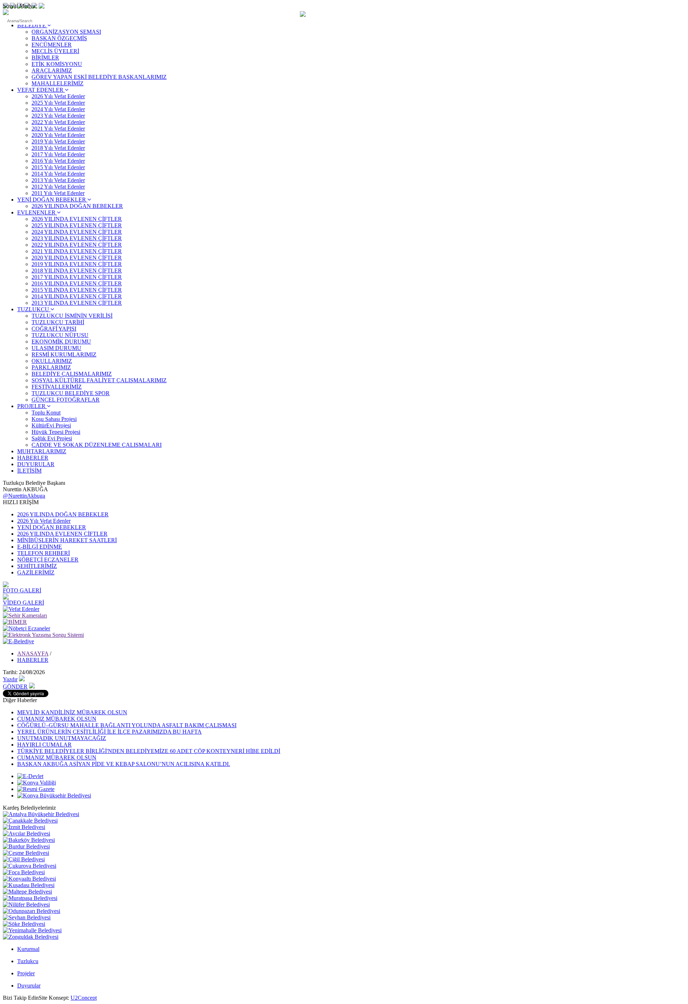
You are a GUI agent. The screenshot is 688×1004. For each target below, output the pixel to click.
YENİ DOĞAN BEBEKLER (52, 199)
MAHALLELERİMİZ (57, 83)
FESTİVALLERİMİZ (57, 387)
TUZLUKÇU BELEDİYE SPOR (71, 393)
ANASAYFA (32, 653)
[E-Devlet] (30, 776)
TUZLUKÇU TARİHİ (58, 322)
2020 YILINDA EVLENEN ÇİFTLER (77, 258)
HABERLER (32, 458)
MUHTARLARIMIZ (41, 451)
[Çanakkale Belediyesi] (30, 821)
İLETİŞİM (29, 471)
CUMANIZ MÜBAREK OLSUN (56, 719)
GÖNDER (15, 686)
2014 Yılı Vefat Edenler (58, 174)
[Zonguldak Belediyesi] (30, 937)
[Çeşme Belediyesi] (26, 853)
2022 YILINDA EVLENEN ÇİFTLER (77, 245)
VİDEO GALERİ (23, 603)
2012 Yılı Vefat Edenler (58, 187)
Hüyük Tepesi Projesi (56, 432)
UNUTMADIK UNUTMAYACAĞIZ (61, 738)
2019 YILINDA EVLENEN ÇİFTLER (77, 264)
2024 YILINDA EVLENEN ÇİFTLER (77, 232)
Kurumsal (28, 949)
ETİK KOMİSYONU (57, 64)
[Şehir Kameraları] (25, 615)
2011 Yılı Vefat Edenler (58, 193)
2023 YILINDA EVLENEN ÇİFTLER (77, 238)
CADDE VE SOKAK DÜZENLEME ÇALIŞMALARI (97, 445)
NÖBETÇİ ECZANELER (47, 560)
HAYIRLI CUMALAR (44, 745)
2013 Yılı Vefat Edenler (58, 180)
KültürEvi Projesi (51, 425)
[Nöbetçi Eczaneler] (26, 628)
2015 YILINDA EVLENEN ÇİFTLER (77, 290)
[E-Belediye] (18, 641)
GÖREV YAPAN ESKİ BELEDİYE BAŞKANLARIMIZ (99, 77)
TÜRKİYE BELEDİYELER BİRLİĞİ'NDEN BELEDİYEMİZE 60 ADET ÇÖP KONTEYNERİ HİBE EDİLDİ (148, 751)
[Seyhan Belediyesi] (27, 917)
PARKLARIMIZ (51, 367)
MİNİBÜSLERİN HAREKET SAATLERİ (67, 540)
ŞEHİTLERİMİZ (37, 566)
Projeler (26, 973)
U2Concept (84, 998)
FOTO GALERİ (22, 590)
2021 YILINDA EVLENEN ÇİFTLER (77, 251)
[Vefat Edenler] (21, 609)
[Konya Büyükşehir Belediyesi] (54, 795)
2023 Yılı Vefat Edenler (58, 116)
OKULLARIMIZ (52, 361)
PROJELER (32, 406)
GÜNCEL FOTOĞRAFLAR (66, 400)
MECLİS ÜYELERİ (55, 51)
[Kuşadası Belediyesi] (28, 885)
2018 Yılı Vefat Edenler (58, 148)
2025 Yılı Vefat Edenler (58, 103)
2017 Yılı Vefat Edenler (58, 154)
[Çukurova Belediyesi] (29, 866)
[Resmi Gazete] (35, 789)
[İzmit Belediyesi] (24, 827)
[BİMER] (15, 622)
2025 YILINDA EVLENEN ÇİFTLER (77, 225)
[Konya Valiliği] (36, 783)
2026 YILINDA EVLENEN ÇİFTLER (77, 219)
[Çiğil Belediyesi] (24, 859)
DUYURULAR (35, 464)
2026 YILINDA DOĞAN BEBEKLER (77, 206)
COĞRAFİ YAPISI (54, 329)
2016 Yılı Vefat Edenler (58, 161)
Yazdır (10, 679)
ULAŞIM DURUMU (56, 348)
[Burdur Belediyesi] (26, 846)
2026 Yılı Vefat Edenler (58, 96)
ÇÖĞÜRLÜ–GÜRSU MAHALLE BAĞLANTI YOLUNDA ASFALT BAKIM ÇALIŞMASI (126, 725)
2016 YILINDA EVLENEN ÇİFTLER (77, 283)
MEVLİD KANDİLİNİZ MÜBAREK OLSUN (72, 712)
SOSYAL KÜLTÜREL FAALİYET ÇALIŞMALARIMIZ (99, 380)
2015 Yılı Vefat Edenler (58, 167)
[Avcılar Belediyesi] (26, 833)
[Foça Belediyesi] (24, 872)
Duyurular (28, 985)
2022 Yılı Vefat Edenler (58, 122)
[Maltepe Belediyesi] (27, 892)
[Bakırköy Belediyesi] (29, 840)
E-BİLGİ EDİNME (39, 547)
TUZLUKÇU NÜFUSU (60, 335)
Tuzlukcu (27, 961)
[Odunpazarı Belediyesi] (31, 911)
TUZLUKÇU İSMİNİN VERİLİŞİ (72, 316)
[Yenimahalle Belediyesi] (32, 930)
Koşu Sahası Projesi (54, 419)
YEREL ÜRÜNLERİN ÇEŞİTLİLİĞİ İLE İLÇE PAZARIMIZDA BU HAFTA (109, 732)
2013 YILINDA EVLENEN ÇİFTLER (77, 303)
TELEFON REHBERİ (43, 553)
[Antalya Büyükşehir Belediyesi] (41, 814)
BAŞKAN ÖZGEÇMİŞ (59, 38)
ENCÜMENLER (52, 45)
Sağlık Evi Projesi (52, 438)
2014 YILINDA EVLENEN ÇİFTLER (77, 296)
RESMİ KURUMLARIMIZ (64, 354)
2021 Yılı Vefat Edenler (58, 129)
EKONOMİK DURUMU (61, 341)
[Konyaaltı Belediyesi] (29, 879)
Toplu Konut (46, 412)
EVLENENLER (37, 212)
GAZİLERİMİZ (35, 572)
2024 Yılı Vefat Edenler (58, 109)
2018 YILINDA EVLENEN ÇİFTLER (77, 270)
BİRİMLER (45, 58)
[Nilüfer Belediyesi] (26, 904)
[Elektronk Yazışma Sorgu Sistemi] (43, 635)
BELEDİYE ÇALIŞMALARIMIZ (72, 374)
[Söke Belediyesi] (24, 924)
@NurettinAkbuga (24, 496)
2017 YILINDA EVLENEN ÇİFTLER (77, 277)
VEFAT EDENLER (41, 90)
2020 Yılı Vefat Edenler (58, 135)
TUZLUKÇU (34, 309)
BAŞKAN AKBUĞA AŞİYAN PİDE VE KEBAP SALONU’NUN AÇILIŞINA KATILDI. (123, 764)
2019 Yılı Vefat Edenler (58, 141)
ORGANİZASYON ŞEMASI (66, 32)
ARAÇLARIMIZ (52, 70)
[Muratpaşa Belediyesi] (30, 898)
